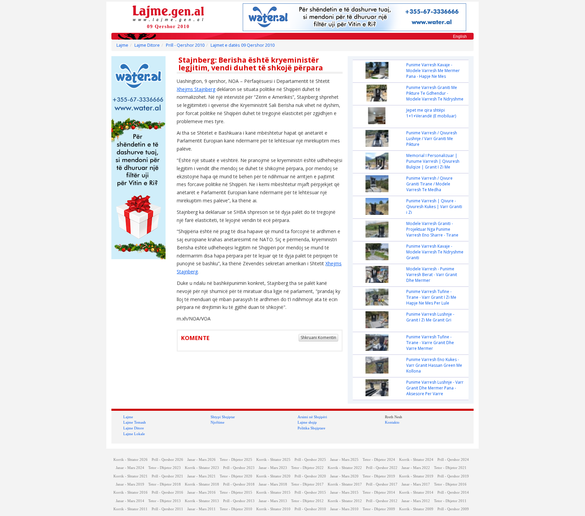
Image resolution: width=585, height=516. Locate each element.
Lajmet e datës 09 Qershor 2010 (243, 45)
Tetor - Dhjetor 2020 (236, 476)
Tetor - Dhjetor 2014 (379, 492)
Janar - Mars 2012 (416, 501)
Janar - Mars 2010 (344, 509)
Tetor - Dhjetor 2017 (307, 484)
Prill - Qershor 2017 (381, 484)
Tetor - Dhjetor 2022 (307, 468)
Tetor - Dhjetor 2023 (164, 468)
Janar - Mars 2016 (201, 492)
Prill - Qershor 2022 (381, 468)
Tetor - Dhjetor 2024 (379, 460)
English (460, 36)
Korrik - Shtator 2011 (130, 509)
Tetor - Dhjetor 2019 (379, 476)
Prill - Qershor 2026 (167, 460)
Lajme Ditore (147, 45)
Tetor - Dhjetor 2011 (450, 501)
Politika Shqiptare (311, 428)
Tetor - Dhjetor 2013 (164, 501)
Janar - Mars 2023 (273, 468)
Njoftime (217, 422)
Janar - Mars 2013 (273, 501)
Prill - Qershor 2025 (310, 460)
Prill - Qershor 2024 (453, 460)
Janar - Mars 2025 (344, 460)
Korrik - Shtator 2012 (345, 501)
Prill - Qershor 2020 (310, 476)
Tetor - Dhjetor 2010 (236, 509)
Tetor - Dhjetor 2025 (236, 460)
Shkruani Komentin (318, 337)
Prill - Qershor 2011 (167, 509)
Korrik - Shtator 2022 (345, 468)
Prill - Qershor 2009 (453, 509)
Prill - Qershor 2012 (381, 501)
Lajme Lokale (134, 434)
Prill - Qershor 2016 (167, 492)
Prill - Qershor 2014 (453, 492)
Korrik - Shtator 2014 (416, 492)
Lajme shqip (307, 422)
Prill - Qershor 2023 (239, 468)
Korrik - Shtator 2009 (416, 509)
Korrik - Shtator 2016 (130, 492)
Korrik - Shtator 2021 (130, 476)
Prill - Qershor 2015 (310, 492)
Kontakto (392, 422)
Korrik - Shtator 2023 (202, 468)
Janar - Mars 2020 (344, 476)
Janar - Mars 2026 (201, 460)
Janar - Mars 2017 (416, 484)
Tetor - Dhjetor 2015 (236, 492)
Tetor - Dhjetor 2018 (164, 484)
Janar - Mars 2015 (344, 492)
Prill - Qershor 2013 (239, 501)
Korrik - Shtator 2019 (416, 476)
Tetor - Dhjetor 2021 (450, 468)
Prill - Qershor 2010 (185, 45)
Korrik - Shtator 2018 (202, 484)
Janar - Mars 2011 (201, 509)
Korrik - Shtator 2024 (416, 460)
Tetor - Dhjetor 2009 (379, 509)
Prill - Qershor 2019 (453, 476)
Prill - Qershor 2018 (239, 484)
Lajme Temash (134, 422)
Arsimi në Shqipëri (312, 417)
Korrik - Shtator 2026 (130, 460)
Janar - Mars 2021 (201, 476)
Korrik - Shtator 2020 (273, 476)
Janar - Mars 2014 (130, 501)
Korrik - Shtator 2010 (273, 509)
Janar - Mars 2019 (130, 484)
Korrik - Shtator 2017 (345, 484)
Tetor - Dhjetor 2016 (450, 484)
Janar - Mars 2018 (273, 484)
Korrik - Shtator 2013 (202, 501)
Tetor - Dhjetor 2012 (307, 501)
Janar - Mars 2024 (130, 468)
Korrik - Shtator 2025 (273, 460)
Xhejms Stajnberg (196, 89)
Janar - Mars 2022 (416, 468)
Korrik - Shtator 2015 (273, 492)
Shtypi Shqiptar (223, 417)
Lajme (122, 45)
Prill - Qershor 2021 (167, 476)
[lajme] (168, 13)
